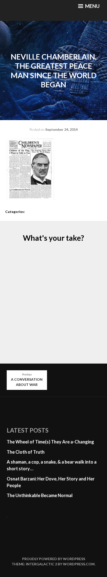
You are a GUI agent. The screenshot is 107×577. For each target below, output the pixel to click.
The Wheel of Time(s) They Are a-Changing (50, 441)
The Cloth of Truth (26, 452)
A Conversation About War (27, 380)
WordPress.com (79, 564)
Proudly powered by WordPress (53, 559)
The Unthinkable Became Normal (40, 495)
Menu (92, 5)
